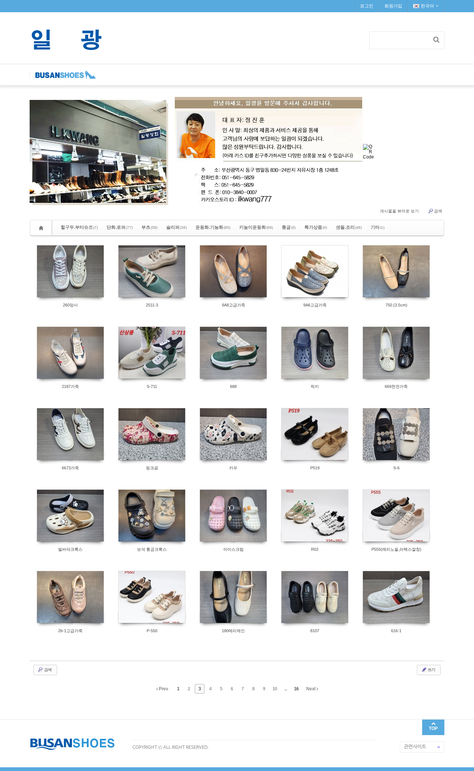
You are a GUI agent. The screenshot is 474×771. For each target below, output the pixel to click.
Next (311, 688)
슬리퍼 (176, 227)
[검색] (436, 39)
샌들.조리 (349, 227)
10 (275, 688)
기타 (377, 227)
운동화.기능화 (213, 227)
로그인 (366, 6)
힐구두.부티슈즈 (79, 227)
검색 (438, 211)
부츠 (149, 227)
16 (296, 688)
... (285, 688)
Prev (163, 688)
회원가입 (393, 6)
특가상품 (315, 227)
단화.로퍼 (120, 227)
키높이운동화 (256, 227)
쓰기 (431, 669)
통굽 (289, 227)
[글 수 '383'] (42, 227)
